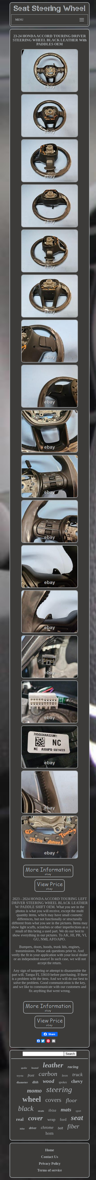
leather (53, 1065)
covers (53, 1100)
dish (35, 1082)
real (20, 1119)
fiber (73, 1126)
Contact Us (49, 1157)
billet (22, 1129)
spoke (24, 1067)
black (25, 1108)
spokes (63, 1082)
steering (59, 1089)
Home (49, 1150)
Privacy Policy (50, 1163)
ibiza (52, 1110)
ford (63, 1119)
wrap (51, 1119)
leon (65, 1075)
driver (32, 1128)
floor (71, 1100)
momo (34, 1090)
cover (35, 1118)
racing (73, 1066)
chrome (47, 1127)
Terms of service (49, 1170)
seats (41, 1110)
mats (66, 1109)
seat (77, 1118)
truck (77, 1074)
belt (60, 1128)
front (31, 1075)
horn (50, 1133)
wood (48, 1081)
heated (34, 1067)
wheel (31, 1099)
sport (78, 1110)
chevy (77, 1081)
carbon (48, 1073)
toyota (20, 1075)
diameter (22, 1082)
